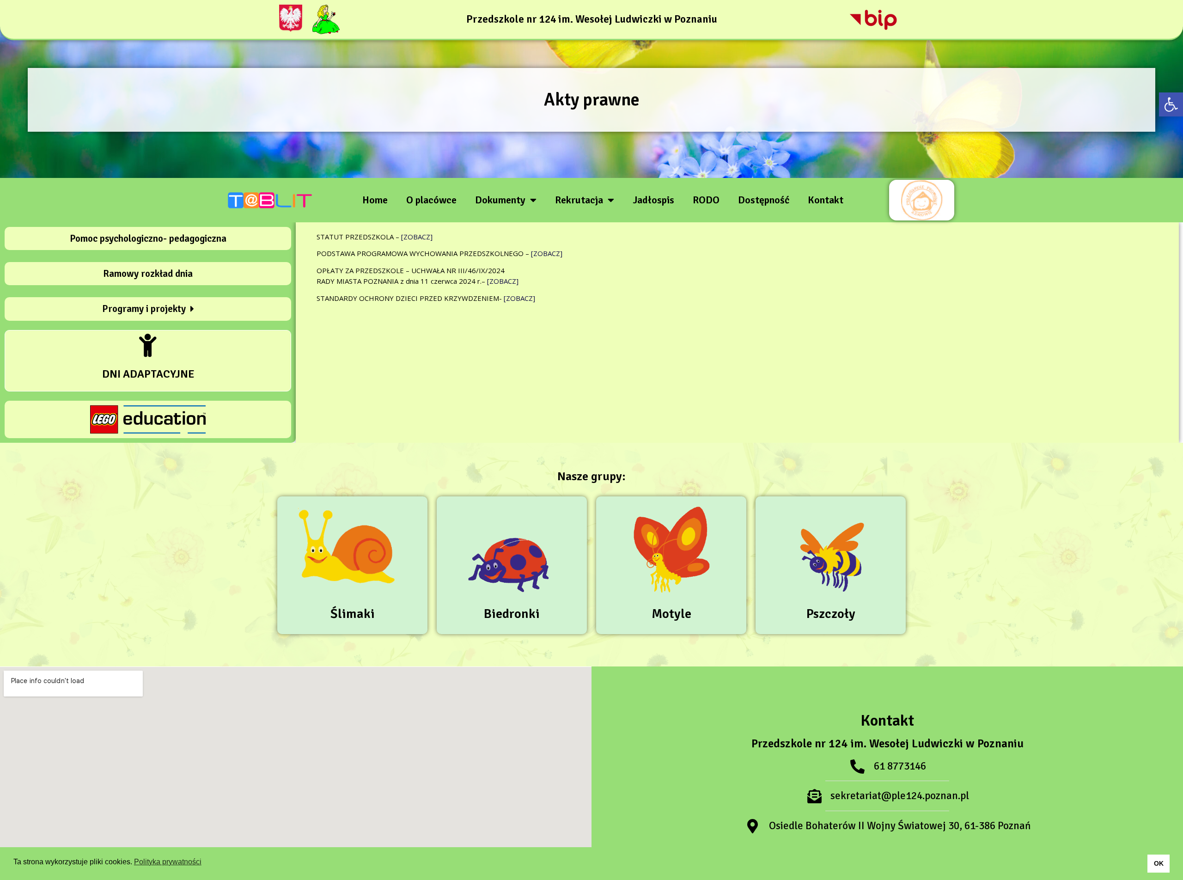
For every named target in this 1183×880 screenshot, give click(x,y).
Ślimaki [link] (352, 614)
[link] (1171, 104)
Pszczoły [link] (830, 614)
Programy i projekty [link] (144, 309)
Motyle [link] (671, 614)
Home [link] (375, 200)
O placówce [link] (431, 200)
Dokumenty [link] (500, 200)
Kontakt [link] (825, 200)
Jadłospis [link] (653, 200)
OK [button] (1159, 863)
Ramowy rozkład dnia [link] (148, 274)
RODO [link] (706, 200)
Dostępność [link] (763, 200)
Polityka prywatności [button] (167, 862)
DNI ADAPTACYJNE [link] (148, 374)
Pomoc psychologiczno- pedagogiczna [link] (148, 238)
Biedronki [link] (512, 614)
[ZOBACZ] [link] (417, 236)
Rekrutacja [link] (579, 200)
